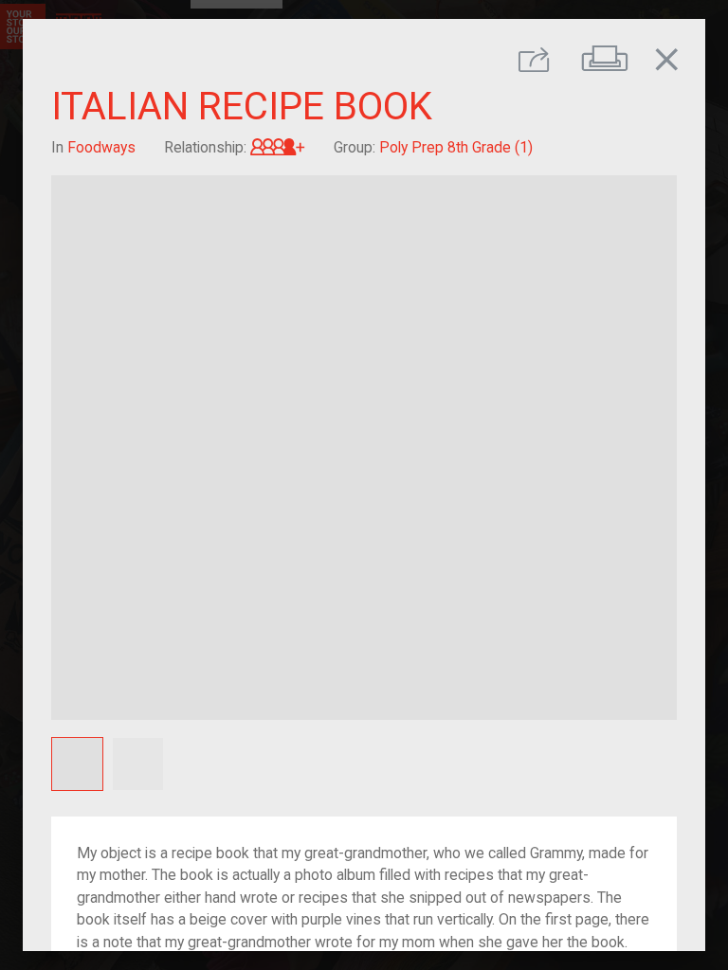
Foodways (101, 147)
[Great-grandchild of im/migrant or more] (277, 147)
